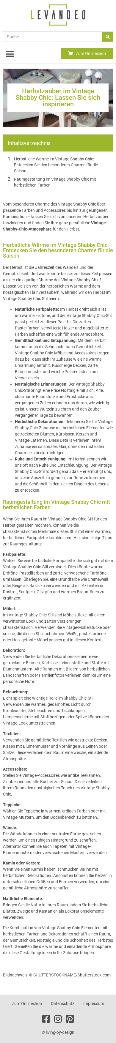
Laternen (38, 440)
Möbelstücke (75, 615)
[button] (9, 54)
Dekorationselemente (72, 656)
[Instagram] (58, 1019)
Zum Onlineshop (27, 1003)
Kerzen (102, 875)
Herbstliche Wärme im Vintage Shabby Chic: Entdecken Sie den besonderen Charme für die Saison (56, 165)
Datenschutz (62, 1003)
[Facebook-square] (46, 1019)
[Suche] (107, 37)
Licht (76, 704)
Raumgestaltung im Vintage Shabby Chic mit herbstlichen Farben (55, 182)
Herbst (99, 340)
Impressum (93, 1003)
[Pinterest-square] (70, 1019)
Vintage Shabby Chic (80, 279)
